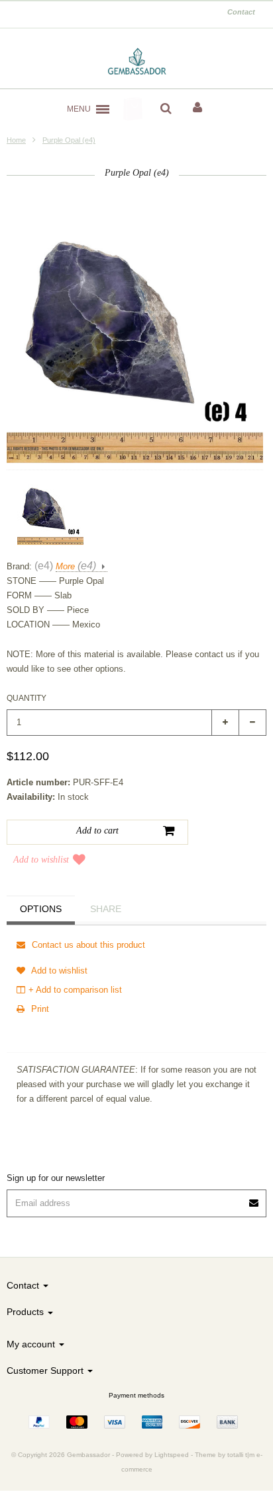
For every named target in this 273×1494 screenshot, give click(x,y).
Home (16, 140)
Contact (241, 12)
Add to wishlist (41, 860)
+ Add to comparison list (75, 990)
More (76, 566)
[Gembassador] (137, 62)
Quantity (26, 698)
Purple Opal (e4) (68, 140)
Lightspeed (171, 1454)
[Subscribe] (254, 1198)
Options (41, 909)
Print (38, 1009)
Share (105, 909)
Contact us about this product (87, 945)
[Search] (166, 109)
